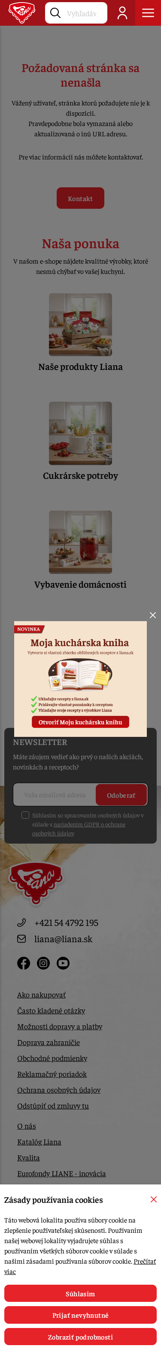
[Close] (153, 615)
